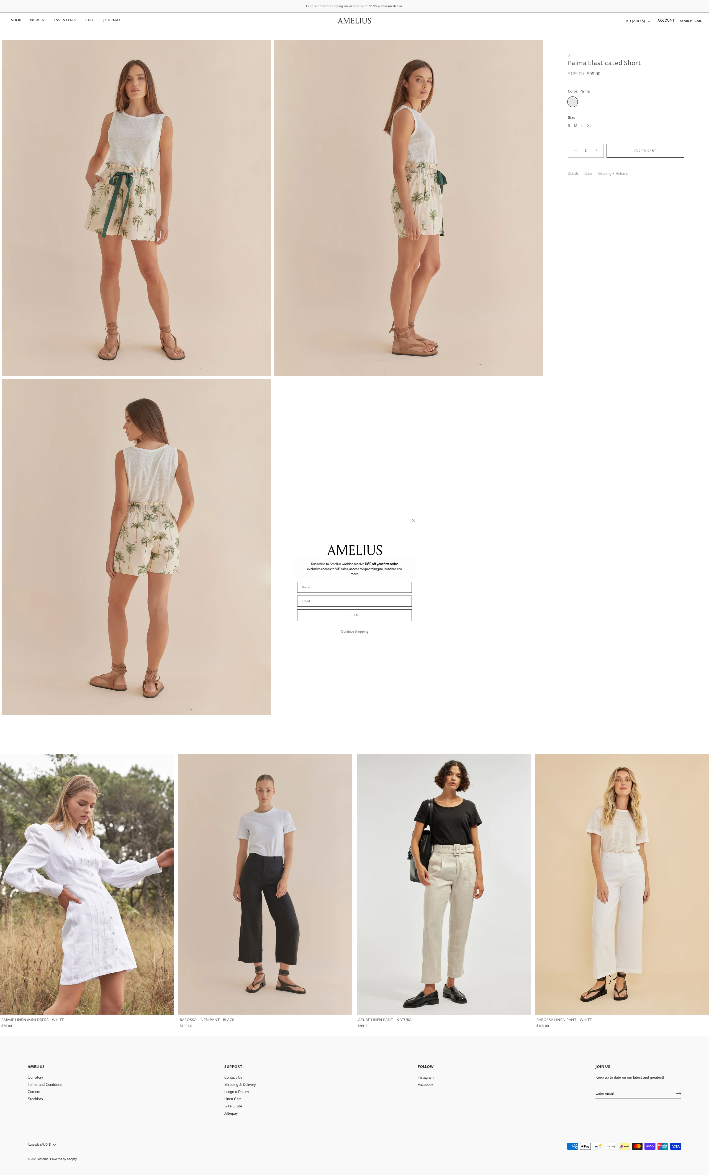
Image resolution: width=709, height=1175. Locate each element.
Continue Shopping (354, 631)
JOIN (355, 615)
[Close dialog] (413, 520)
